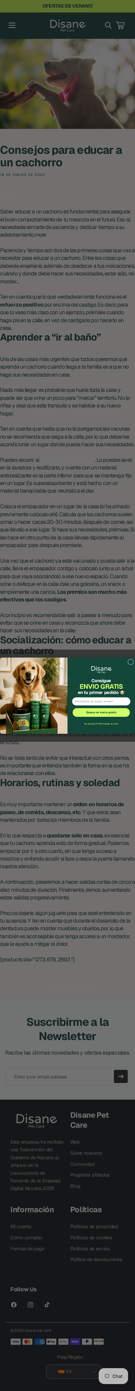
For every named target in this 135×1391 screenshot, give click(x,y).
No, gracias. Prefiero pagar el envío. (101, 723)
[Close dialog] (130, 661)
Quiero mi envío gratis (101, 712)
